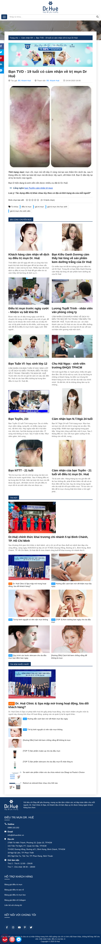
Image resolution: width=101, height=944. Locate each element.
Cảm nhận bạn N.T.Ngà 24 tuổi (72, 419)
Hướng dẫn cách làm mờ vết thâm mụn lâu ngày (45, 719)
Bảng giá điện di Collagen (15, 900)
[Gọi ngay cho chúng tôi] (5, 940)
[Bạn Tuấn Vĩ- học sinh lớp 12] (28, 346)
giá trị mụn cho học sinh (57, 207)
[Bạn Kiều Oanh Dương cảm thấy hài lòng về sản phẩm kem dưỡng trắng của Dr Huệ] (72, 237)
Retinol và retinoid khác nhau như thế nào (40, 783)
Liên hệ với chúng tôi (13, 905)
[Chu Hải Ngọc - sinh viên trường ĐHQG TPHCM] (72, 346)
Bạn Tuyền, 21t (18, 419)
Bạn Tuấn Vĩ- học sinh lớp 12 (27, 363)
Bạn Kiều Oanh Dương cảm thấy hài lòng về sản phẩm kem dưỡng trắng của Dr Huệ (72, 258)
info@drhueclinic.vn (16, 835)
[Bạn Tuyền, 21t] (28, 401)
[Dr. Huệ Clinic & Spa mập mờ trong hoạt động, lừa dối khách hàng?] (29, 567)
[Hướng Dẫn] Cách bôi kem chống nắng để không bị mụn (46, 740)
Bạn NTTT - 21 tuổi (20, 470)
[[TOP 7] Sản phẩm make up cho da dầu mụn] (15, 754)
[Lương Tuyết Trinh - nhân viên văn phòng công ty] (72, 291)
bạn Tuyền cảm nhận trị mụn (38, 188)
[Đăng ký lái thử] (12, 940)
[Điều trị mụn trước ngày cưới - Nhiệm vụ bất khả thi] (28, 291)
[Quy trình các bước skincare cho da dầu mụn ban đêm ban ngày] (29, 639)
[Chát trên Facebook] (19, 940)
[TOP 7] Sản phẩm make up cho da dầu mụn (41, 751)
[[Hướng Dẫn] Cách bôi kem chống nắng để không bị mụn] (72, 639)
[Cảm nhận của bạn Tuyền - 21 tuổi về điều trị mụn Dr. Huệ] (72, 453)
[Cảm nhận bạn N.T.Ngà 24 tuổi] (72, 401)
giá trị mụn (39, 207)
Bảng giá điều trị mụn (13, 884)
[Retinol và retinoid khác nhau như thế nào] (15, 786)
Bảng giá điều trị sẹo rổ (14, 890)
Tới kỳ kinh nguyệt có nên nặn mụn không (28, 619)
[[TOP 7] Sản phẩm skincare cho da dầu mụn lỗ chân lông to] (15, 765)
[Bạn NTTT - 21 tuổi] (28, 453)
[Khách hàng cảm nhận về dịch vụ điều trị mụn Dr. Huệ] (28, 237)
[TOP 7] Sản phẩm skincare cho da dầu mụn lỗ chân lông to (48, 762)
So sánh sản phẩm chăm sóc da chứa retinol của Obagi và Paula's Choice (54, 772)
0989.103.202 (13, 828)
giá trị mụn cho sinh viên (20, 211)
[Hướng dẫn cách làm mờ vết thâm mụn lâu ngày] (72, 567)
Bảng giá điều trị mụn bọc (15, 895)
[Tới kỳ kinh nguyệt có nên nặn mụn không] (29, 603)
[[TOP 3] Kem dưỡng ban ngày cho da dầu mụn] (72, 603)
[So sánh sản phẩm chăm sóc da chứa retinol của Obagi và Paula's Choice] (15, 775)
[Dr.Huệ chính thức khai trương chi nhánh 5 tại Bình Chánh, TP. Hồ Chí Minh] (32, 517)
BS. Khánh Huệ (24, 81)
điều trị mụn (26, 207)
